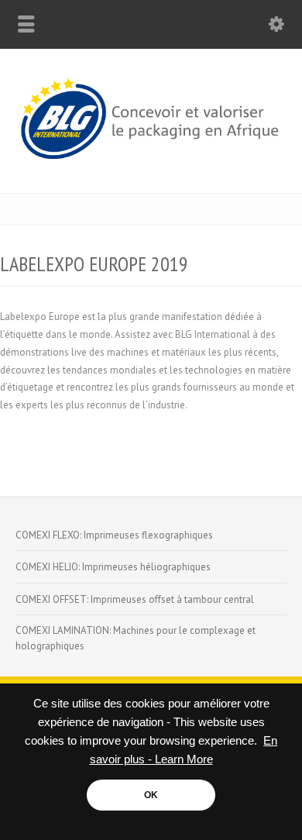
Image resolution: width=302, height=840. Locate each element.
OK (151, 795)
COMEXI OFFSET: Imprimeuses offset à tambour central (134, 599)
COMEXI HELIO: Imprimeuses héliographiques (113, 566)
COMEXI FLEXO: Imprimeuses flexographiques (114, 535)
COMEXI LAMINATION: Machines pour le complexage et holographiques (135, 638)
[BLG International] (151, 160)
